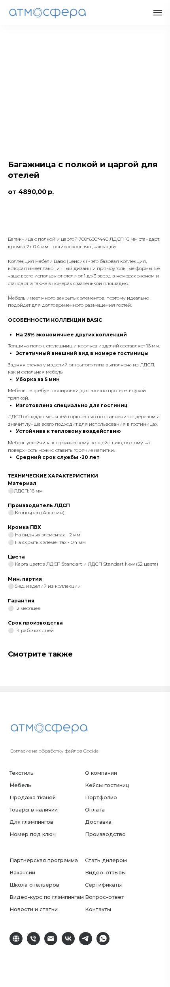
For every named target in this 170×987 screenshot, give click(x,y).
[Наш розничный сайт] (16, 943)
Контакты (98, 909)
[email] (50, 943)
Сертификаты (103, 884)
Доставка (98, 822)
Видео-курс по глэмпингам (46, 897)
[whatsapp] (103, 943)
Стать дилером (106, 860)
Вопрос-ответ (104, 897)
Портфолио (101, 797)
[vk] (68, 943)
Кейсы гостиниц (107, 785)
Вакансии (22, 872)
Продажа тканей (32, 797)
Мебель (20, 785)
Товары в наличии (33, 809)
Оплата (95, 809)
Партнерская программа (43, 860)
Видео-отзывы (105, 872)
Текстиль (21, 773)
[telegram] (85, 943)
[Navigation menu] (157, 12)
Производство (105, 834)
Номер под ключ (32, 834)
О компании (101, 773)
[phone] (33, 943)
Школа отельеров (34, 884)
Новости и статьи (33, 909)
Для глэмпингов (31, 822)
